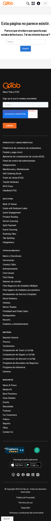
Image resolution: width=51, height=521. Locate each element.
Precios (6, 342)
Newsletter (8, 406)
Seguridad (25, 508)
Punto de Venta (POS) (13, 177)
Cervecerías (8, 260)
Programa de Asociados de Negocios (20, 363)
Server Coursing (10, 221)
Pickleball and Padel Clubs (15, 311)
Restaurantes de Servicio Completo (19, 294)
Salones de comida (12, 281)
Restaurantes (9, 315)
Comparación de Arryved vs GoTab (19, 359)
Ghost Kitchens (10, 298)
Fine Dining (8, 277)
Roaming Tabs (9, 234)
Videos (6, 419)
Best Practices (10, 393)
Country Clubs (9, 264)
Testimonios (9, 346)
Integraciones (9, 165)
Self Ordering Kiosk (12, 173)
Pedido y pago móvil (12, 152)
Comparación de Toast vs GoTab (18, 350)
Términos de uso (25, 503)
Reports (6, 423)
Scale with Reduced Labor (15, 208)
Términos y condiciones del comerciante (26, 513)
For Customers (10, 415)
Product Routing (10, 217)
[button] (45, 3)
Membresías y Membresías (16, 169)
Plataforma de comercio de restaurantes (22, 148)
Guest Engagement (12, 212)
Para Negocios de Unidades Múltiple (20, 285)
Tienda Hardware (11, 182)
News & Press (10, 385)
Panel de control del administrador (19, 161)
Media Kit (7, 389)
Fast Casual (8, 273)
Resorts (6, 319)
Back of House (10, 204)
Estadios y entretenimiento (15, 324)
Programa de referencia (14, 367)
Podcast (7, 410)
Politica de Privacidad (25, 497)
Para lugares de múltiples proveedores (21, 290)
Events (6, 402)
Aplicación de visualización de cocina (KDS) (23, 156)
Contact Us (8, 432)
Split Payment (9, 225)
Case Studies (9, 398)
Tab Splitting (9, 238)
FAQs (5, 427)
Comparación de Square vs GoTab (19, 354)
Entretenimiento (10, 268)
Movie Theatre (9, 307)
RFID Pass (8, 186)
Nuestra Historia (10, 337)
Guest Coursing (10, 229)
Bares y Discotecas (12, 256)
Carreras (7, 371)
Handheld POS (10, 190)
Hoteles (6, 302)
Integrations (8, 242)
